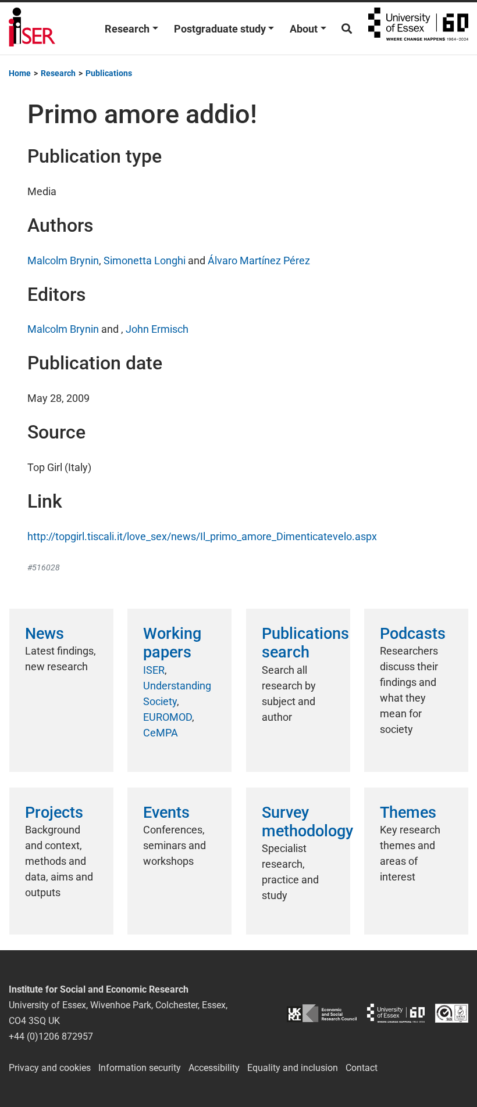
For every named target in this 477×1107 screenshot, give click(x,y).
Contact (362, 1067)
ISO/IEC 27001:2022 (451, 1013)
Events (166, 812)
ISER (154, 670)
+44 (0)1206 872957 (51, 1036)
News (44, 633)
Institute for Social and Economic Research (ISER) (32, 28)
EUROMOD (167, 717)
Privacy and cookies (50, 1067)
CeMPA (160, 733)
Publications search (305, 643)
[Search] (347, 28)
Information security (139, 1067)
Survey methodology (307, 821)
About (304, 29)
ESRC (322, 1013)
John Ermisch (157, 329)
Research (127, 29)
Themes (408, 812)
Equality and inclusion (292, 1067)
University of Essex (418, 28)
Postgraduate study (220, 29)
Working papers (172, 643)
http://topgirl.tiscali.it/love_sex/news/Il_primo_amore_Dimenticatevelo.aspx (202, 536)
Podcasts (413, 633)
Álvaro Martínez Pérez (259, 260)
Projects (54, 812)
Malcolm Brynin (63, 260)
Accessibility (214, 1067)
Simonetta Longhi (145, 260)
